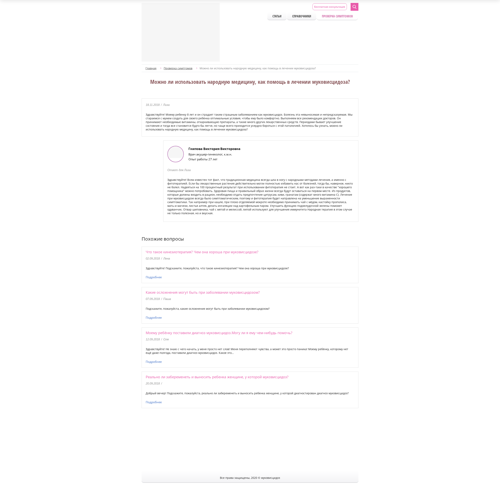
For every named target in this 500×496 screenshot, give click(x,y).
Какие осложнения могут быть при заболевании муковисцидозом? (203, 292)
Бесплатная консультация (329, 6)
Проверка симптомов (337, 16)
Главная (151, 68)
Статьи (276, 16)
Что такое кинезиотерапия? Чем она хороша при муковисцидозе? (202, 252)
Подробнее (154, 277)
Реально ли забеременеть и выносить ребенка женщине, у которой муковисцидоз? (217, 377)
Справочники (301, 16)
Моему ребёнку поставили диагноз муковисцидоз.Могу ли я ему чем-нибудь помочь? (219, 332)
